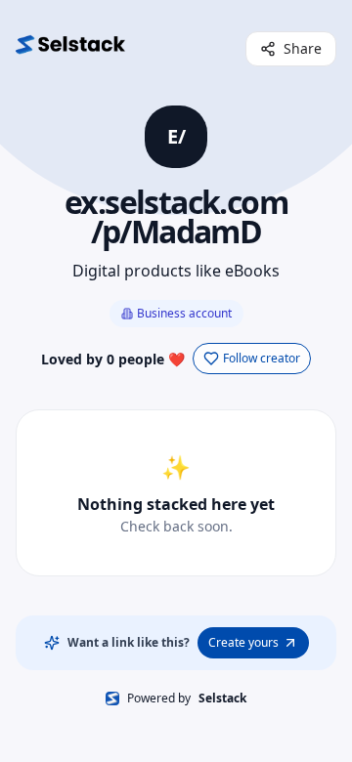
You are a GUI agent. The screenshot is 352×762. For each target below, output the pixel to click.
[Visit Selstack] (70, 49)
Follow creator (261, 358)
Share (303, 48)
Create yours (243, 642)
